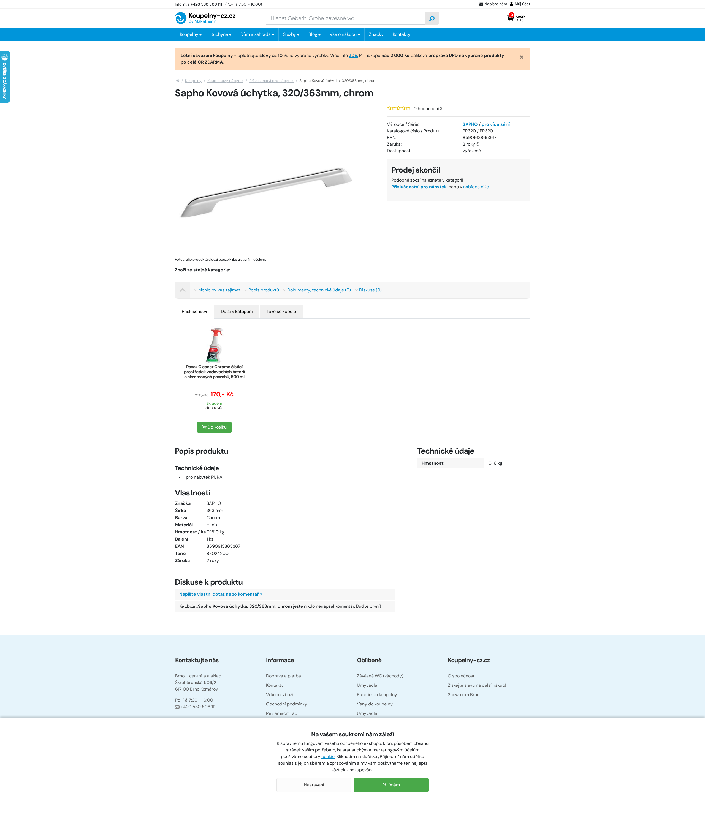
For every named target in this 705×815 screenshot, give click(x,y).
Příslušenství (194, 311)
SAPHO (470, 124)
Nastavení (314, 785)
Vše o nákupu (343, 34)
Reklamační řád (281, 713)
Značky (376, 34)
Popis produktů (263, 290)
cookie (328, 756)
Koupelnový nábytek (225, 80)
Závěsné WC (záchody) (380, 676)
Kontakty (401, 34)
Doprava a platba (283, 676)
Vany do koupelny (375, 704)
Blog (312, 34)
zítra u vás (214, 407)
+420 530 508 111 (198, 707)
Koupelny (193, 80)
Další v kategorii (237, 311)
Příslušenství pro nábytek (271, 80)
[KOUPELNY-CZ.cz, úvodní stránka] (205, 18)
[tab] (194, 311)
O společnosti (462, 676)
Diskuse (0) (370, 290)
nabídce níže (476, 187)
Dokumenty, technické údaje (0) (319, 290)
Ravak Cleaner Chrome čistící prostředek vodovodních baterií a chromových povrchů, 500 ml (214, 372)
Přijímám (391, 785)
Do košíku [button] (217, 427)
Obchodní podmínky (286, 704)
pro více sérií (496, 124)
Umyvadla (367, 685)
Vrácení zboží (279, 694)
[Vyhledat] (432, 18)
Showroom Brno (463, 694)
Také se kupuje (281, 311)
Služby (289, 34)
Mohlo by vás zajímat (219, 290)
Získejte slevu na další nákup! (477, 685)
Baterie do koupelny (377, 694)
